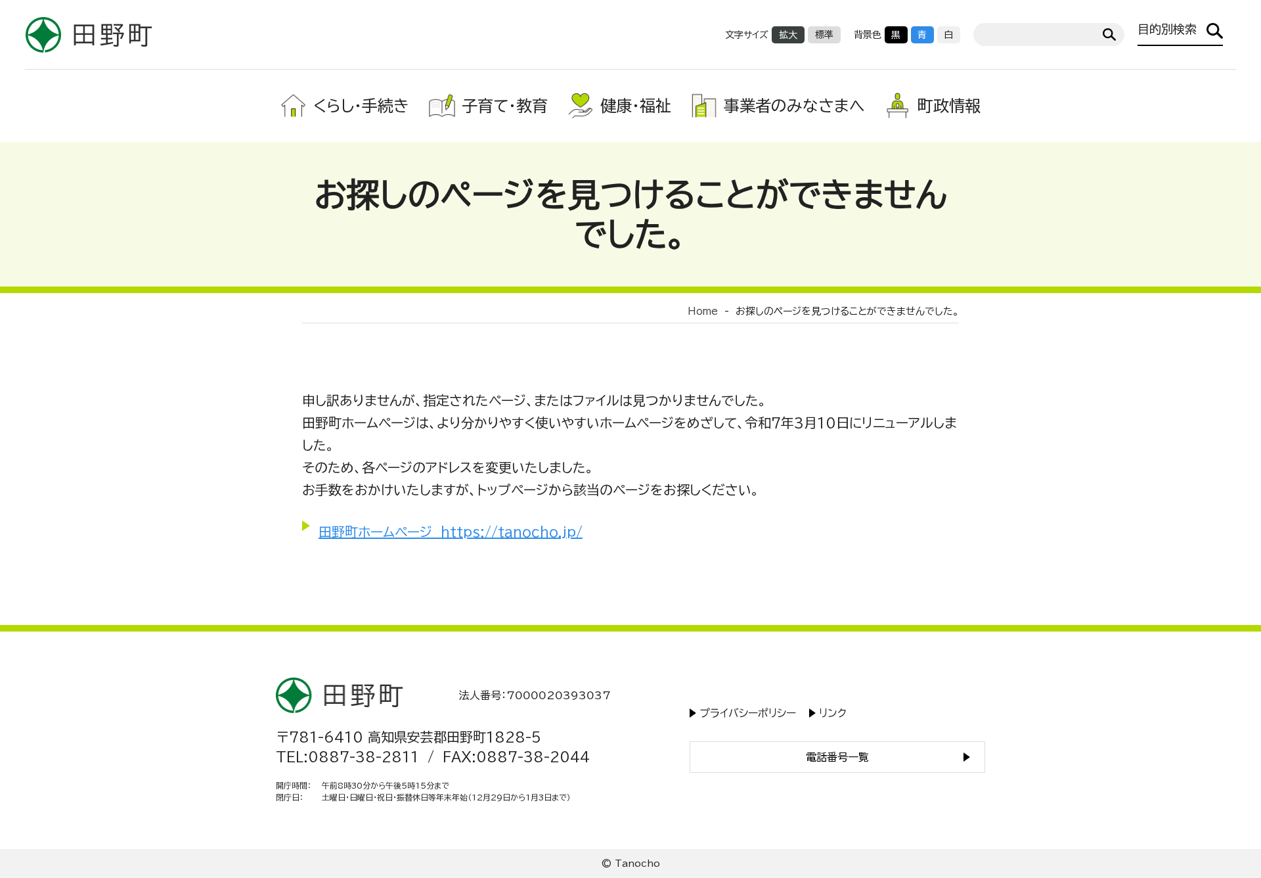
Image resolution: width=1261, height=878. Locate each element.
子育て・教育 (505, 106)
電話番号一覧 (837, 757)
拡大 (788, 34)
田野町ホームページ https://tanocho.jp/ (451, 531)
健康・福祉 (635, 106)
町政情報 (949, 106)
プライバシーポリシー (747, 713)
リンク (833, 713)
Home (703, 311)
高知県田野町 (89, 34)
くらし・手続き (361, 106)
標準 (824, 34)
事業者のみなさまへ (794, 106)
